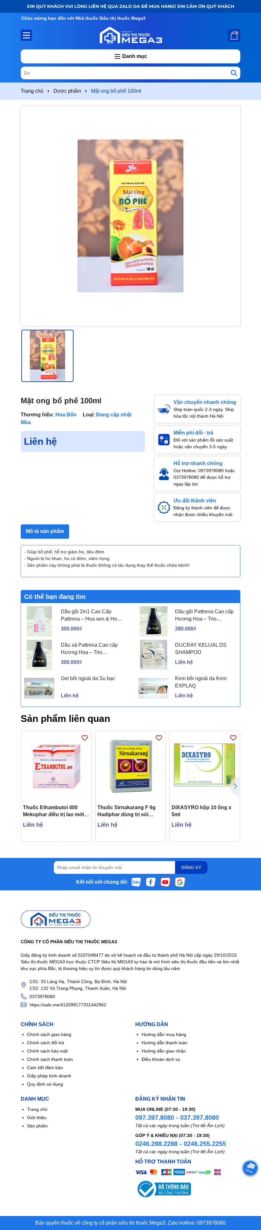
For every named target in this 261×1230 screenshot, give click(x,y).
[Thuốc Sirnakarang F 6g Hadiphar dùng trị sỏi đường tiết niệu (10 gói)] (131, 766)
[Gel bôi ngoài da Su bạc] (39, 688)
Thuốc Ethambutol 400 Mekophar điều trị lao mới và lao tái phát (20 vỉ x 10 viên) (53, 811)
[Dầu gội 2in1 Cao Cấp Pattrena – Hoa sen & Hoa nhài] (39, 621)
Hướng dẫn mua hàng (164, 1034)
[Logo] (130, 35)
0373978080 (42, 996)
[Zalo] (136, 881)
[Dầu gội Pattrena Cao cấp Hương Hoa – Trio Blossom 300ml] (153, 621)
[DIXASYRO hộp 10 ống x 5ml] (205, 766)
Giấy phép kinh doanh (49, 1075)
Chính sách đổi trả (45, 1042)
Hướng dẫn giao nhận (164, 1051)
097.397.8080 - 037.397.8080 (177, 1117)
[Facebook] (151, 881)
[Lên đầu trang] (248, 1191)
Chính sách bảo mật (47, 1051)
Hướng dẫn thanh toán (164, 1042)
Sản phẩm (37, 1125)
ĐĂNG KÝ (191, 867)
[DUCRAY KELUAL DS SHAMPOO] (153, 655)
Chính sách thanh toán (50, 1059)
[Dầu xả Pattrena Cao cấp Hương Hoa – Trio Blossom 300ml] (39, 655)
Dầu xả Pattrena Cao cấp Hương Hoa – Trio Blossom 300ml (89, 649)
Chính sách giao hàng (49, 1034)
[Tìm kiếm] (234, 73)
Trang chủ (37, 1109)
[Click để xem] (130, 216)
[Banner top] (130, 6)
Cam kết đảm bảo (45, 1067)
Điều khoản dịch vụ (161, 1059)
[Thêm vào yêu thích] (84, 737)
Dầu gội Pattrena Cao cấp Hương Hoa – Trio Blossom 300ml (204, 615)
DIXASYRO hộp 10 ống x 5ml (201, 811)
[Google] (180, 881)
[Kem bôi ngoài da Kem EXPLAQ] (153, 688)
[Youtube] (165, 881)
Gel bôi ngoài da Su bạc (88, 678)
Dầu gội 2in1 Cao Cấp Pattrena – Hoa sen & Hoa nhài (90, 615)
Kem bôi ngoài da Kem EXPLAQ (201, 682)
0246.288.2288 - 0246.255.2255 (180, 1143)
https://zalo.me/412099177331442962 (68, 1004)
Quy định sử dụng (45, 1084)
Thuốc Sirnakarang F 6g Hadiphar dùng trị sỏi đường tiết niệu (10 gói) (126, 811)
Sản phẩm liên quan (65, 718)
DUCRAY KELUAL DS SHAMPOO (201, 648)
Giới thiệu (36, 1117)
